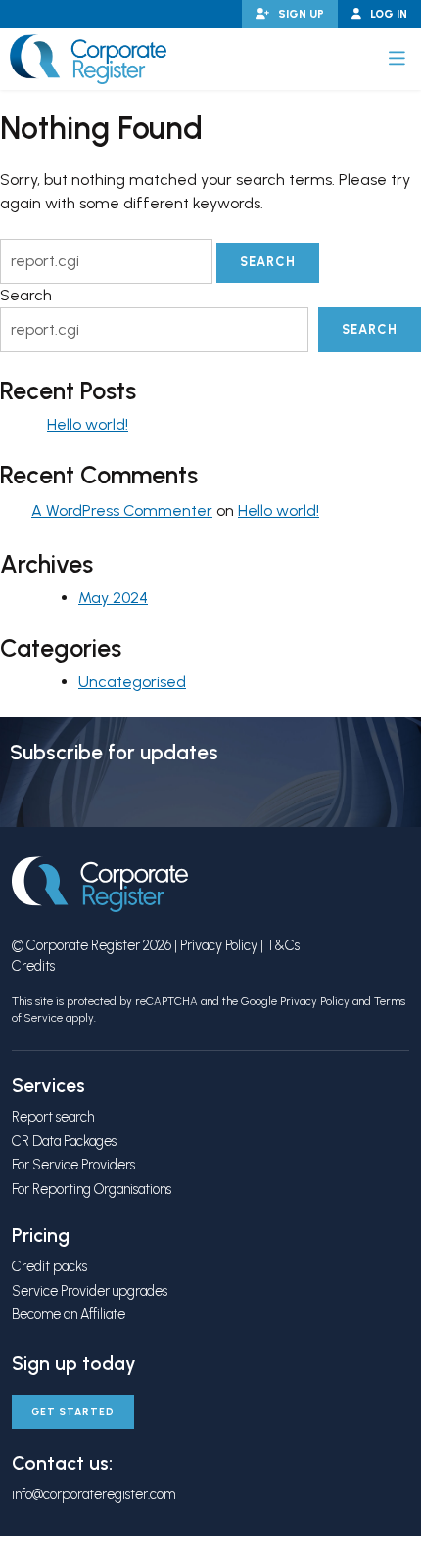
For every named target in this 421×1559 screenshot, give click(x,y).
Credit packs (49, 1266)
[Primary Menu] (397, 58)
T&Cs (283, 945)
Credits (33, 966)
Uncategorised (132, 681)
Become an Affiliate (68, 1314)
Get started (73, 1411)
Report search (53, 1116)
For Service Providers (73, 1164)
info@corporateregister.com (93, 1494)
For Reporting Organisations (91, 1189)
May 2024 (113, 597)
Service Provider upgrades (89, 1291)
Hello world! (87, 424)
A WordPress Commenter (121, 510)
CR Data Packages (64, 1141)
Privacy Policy (218, 945)
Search (26, 295)
